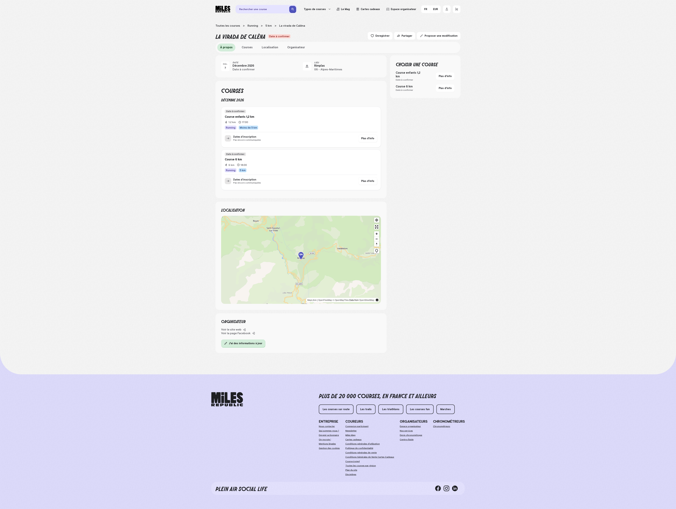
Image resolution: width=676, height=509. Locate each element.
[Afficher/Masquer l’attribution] (377, 300)
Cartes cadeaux (353, 439)
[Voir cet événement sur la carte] (307, 66)
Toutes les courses (227, 25)
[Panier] (457, 9)
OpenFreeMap (325, 299)
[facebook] (439, 488)
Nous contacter (327, 426)
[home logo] (227, 399)
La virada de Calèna (292, 25)
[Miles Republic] (222, 9)
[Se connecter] (447, 9)
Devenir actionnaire (329, 435)
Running (253, 25)
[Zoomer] (376, 233)
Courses (247, 47)
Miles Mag (350, 435)
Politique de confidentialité (359, 448)
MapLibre (312, 299)
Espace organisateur (410, 426)
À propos (226, 47)
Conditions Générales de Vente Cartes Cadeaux (369, 457)
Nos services (406, 431)
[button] (301, 260)
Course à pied (352, 461)
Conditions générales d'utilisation (362, 444)
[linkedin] (456, 488)
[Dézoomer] (376, 238)
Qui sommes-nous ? (329, 431)
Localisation (270, 47)
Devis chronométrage (411, 435)
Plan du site (351, 470)
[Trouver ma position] (376, 220)
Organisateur (296, 47)
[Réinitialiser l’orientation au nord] (376, 244)
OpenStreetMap (366, 299)
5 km (268, 25)
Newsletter (351, 431)
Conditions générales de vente (361, 452)
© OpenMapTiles (341, 299)
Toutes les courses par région (360, 465)
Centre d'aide (407, 439)
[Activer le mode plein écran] (376, 226)
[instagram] (448, 488)
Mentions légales (327, 444)
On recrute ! (325, 439)
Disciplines (350, 474)
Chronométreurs (441, 426)
